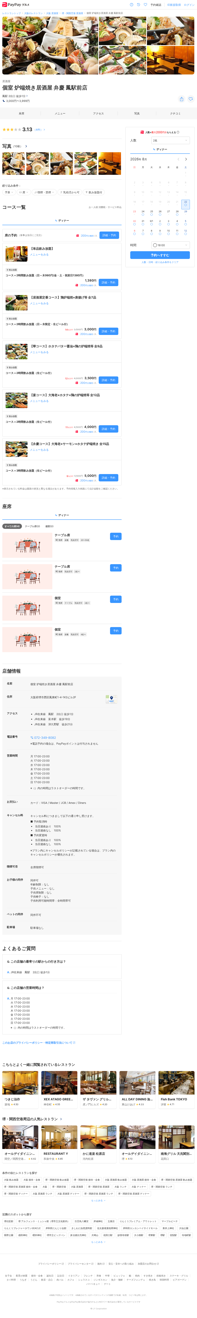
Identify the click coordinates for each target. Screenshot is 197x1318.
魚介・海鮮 (117, 1279)
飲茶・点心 (47, 1279)
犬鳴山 (94, 1235)
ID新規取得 (174, 4)
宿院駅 (173, 1235)
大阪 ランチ (120, 1186)
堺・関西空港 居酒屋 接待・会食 (21, 1186)
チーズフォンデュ (136, 1279)
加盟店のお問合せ (147, 1263)
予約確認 (155, 4)
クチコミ (175, 113)
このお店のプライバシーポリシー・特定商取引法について (37, 1042)
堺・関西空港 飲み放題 (57, 1179)
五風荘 (111, 1221)
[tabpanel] (62, 359)
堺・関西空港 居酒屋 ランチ (98, 1193)
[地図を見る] (111, 699)
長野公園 (8, 1235)
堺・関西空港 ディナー (16, 1193)
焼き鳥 (152, 1279)
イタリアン (74, 1275)
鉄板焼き (161, 1275)
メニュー (60, 113)
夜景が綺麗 (21, 1275)
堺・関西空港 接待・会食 (87, 1179)
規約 (99, 1263)
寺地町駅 (186, 1235)
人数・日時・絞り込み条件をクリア (160, 262)
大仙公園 (183, 1228)
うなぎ (23, 1279)
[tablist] (62, 221)
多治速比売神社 (78, 1235)
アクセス (98, 113)
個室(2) (49, 526)
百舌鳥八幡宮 (81, 1221)
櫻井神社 (37, 1235)
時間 (133, 245)
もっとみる (97, 1200)
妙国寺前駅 (123, 1235)
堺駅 (162, 1235)
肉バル (60, 1279)
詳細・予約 (109, 235)
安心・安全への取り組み (121, 1263)
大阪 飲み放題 (11, 1179)
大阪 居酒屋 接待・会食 (144, 1179)
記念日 (60, 1275)
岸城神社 (98, 1221)
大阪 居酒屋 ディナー (68, 1193)
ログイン (189, 4)
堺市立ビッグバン (56, 1235)
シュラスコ (84, 1279)
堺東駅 (151, 1235)
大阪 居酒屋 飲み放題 (116, 1179)
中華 (107, 1275)
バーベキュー (93, 1283)
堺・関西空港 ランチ (161, 1186)
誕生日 (50, 1275)
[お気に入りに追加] (191, 99)
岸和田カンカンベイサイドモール (140, 1228)
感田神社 (23, 1235)
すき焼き (148, 1275)
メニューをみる (39, 254)
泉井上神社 (168, 1228)
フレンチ (88, 1275)
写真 (137, 113)
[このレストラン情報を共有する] (181, 99)
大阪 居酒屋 (77, 1186)
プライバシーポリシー (49, 1263)
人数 (133, 140)
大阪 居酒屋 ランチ (42, 1193)
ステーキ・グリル (179, 1275)
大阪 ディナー (139, 1186)
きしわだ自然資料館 (81, 1228)
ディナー (161, 149)
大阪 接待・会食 (31, 1179)
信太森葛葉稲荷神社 (107, 1228)
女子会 (8, 1275)
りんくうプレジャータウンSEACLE (22, 1228)
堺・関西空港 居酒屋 (98, 1186)
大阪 (45, 1186)
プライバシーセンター (79, 1263)
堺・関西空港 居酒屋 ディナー (133, 1193)
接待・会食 (37, 1275)
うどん (33, 1279)
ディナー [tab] (63, 220)
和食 (99, 1275)
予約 (116, 536)
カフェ (70, 1279)
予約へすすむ (160, 255)
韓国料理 (164, 1279)
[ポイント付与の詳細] (177, 132)
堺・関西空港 (59, 1186)
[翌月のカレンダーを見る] (186, 159)
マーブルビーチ (170, 1221)
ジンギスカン (100, 1279)
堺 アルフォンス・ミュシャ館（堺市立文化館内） (44, 1221)
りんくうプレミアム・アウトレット (138, 1221)
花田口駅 (108, 1235)
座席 (21, 113)
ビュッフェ (119, 1275)
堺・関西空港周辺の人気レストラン (30, 1119)
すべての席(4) (12, 526)
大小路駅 (138, 1235)
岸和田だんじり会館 (56, 1228)
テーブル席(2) (32, 526)
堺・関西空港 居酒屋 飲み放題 (176, 1179)
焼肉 (137, 1275)
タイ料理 (11, 1279)
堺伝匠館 (8, 1221)
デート (107, 1283)
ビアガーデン (180, 1279)
